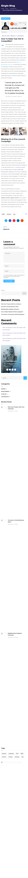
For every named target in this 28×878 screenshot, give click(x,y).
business (4, 753)
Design (3, 389)
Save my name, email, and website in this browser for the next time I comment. (13, 276)
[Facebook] (10, 220)
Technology (13, 8)
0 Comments (20, 36)
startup (10, 757)
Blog (7, 8)
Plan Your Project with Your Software (11, 304)
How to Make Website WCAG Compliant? (12, 312)
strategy (17, 757)
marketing (11, 753)
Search (3, 290)
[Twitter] (6, 220)
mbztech (13, 36)
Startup (3, 394)
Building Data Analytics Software (10, 309)
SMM (3, 214)
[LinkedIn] (18, 220)
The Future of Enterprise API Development (12, 314)
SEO (17, 753)
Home (2, 8)
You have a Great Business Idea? (10, 306)
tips (14, 214)
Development (5, 391)
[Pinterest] (14, 220)
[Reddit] (22, 220)
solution (9, 214)
